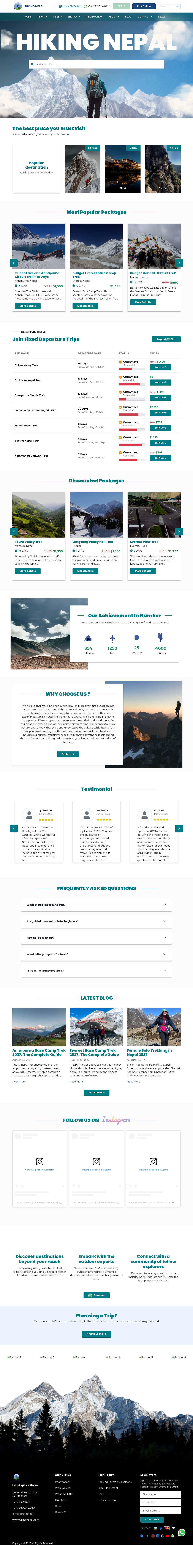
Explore (67, 754)
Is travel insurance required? (45, 970)
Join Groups (72, 6)
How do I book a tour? (40, 938)
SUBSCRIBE (152, 1519)
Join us (159, 367)
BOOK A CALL (97, 1334)
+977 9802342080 (23, 1507)
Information (94, 16)
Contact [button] (144, 16)
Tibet (56, 16)
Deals (161, 16)
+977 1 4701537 (21, 1501)
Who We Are (62, 1488)
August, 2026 (165, 339)
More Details (28, 306)
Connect (99, 1295)
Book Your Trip (107, 1500)
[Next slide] (179, 263)
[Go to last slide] (14, 263)
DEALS (121, 6)
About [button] (112, 16)
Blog (128, 16)
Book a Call (61, 1512)
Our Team (61, 1500)
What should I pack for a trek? (46, 905)
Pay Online (144, 6)
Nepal (41, 16)
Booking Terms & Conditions (114, 1482)
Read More (19, 1081)
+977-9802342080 (99, 6)
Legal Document (108, 1488)
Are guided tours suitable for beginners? (53, 921)
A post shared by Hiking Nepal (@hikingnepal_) (39, 1202)
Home (28, 16)
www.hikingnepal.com (25, 1519)
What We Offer (64, 1494)
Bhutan (73, 16)
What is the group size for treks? (47, 954)
